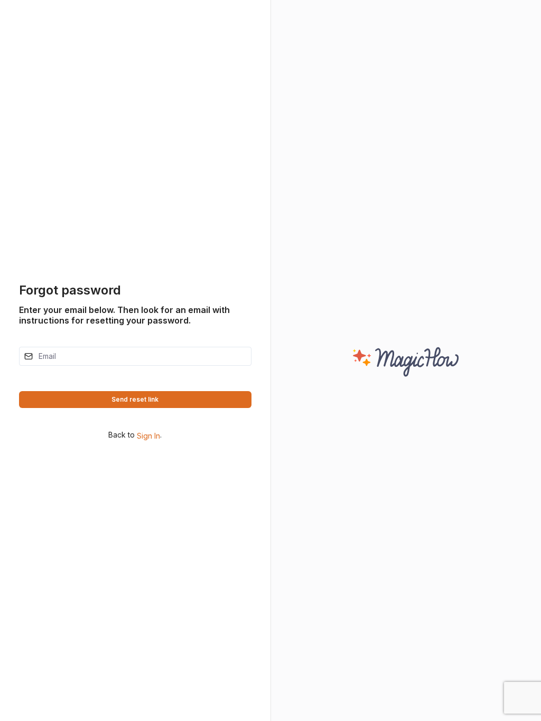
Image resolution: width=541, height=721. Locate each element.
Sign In (147, 435)
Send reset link (134, 399)
